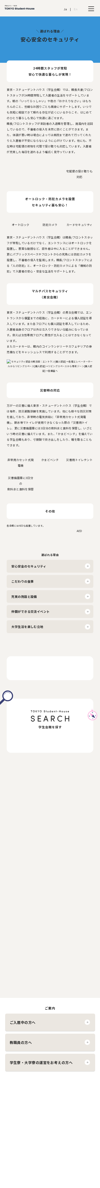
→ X (63, 1101)
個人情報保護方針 (22, 1101)
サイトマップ (19, 1113)
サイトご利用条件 (22, 1095)
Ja (65, 9)
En (75, 9)
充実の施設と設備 (24, 596)
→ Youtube (68, 1095)
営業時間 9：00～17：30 (50, 917)
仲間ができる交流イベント (30, 611)
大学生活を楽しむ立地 (27, 626)
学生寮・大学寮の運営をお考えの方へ (41, 1062)
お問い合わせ (19, 1107)
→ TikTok (67, 1107)
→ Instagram (69, 1089)
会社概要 (16, 1089)
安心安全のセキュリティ (28, 566)
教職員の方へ (21, 1042)
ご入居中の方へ (23, 1022)
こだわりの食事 (22, 581)
